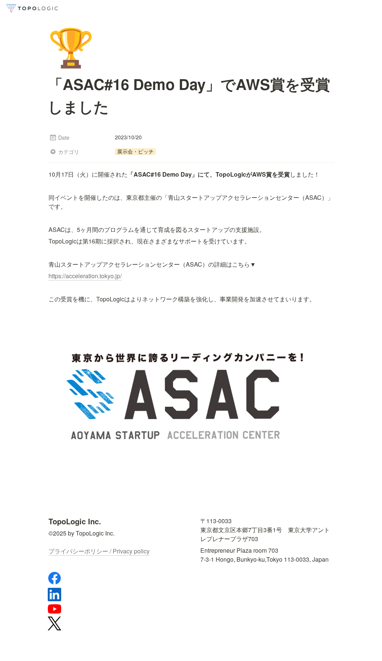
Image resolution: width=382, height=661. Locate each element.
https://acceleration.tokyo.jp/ (85, 275)
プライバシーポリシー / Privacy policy (99, 551)
